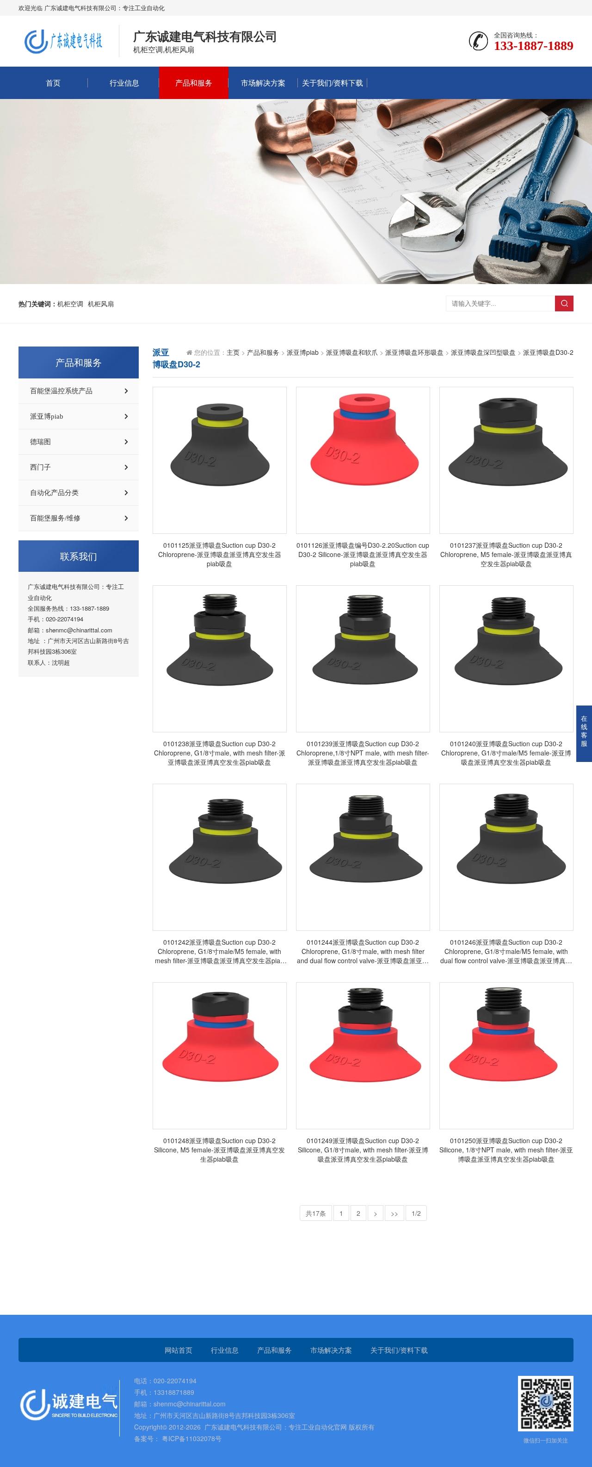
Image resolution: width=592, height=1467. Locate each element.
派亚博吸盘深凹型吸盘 (483, 352)
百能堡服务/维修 (55, 518)
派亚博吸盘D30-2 (548, 352)
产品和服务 (193, 82)
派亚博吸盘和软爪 (352, 352)
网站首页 (178, 1350)
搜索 (564, 303)
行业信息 (124, 82)
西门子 (40, 467)
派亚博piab (46, 416)
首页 (53, 82)
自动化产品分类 (54, 492)
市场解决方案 (263, 82)
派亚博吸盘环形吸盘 (414, 352)
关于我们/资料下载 (332, 82)
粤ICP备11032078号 (191, 1438)
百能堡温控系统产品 (61, 391)
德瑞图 (40, 442)
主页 (233, 352)
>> (394, 1213)
